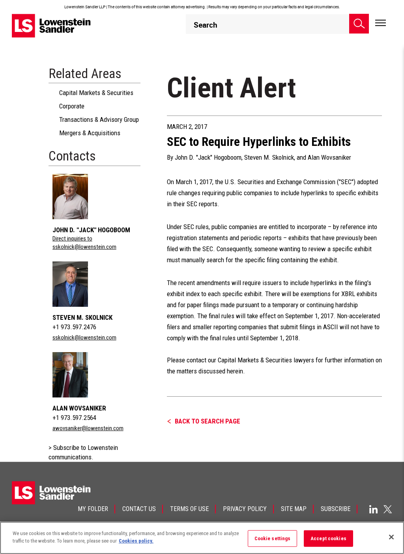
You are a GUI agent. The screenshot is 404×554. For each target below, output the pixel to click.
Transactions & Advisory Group (99, 119)
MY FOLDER (93, 509)
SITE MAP (294, 509)
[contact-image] (74, 196)
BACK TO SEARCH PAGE (207, 421)
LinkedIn (373, 509)
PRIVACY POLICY (245, 509)
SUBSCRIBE (335, 509)
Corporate (71, 106)
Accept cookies (328, 538)
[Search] (359, 24)
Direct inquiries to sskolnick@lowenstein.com (84, 242)
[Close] (391, 537)
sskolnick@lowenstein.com (84, 337)
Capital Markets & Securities (96, 93)
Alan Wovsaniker (79, 408)
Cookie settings (272, 538)
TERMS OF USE (189, 509)
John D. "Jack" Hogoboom (91, 230)
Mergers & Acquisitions (89, 133)
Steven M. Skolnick (82, 317)
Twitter (387, 509)
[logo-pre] (51, 25)
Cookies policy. (136, 541)
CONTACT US (139, 509)
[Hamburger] (380, 23)
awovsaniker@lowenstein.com (87, 428)
